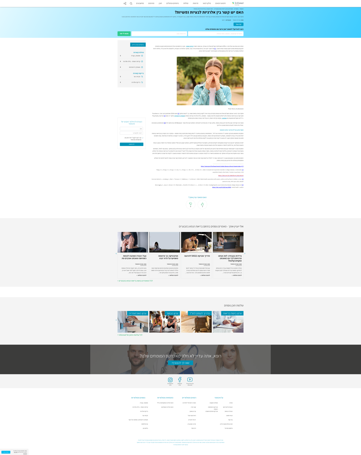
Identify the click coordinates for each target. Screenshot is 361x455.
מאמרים (236, 9)
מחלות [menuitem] (185, 3)
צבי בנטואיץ (193, 411)
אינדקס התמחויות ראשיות (213, 408)
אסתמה (224, 118)
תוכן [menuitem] (160, 3)
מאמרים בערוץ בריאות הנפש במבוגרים (223, 9)
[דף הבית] (236, 3)
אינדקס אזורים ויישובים (212, 411)
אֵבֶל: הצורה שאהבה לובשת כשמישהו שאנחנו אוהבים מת (134, 257)
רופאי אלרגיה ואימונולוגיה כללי (165, 403)
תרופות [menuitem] (195, 3)
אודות (231, 403)
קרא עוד (238, 24)
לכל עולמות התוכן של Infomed (130, 335)
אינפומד (241, 9)
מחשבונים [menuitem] (140, 3)
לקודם (244, 253)
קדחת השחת (189, 46)
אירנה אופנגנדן (192, 424)
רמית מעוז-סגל (192, 416)
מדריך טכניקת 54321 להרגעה (197, 256)
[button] (131, 3)
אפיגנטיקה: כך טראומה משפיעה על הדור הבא (168, 257)
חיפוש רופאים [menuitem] (220, 3)
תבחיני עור (145, 416)
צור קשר (230, 420)
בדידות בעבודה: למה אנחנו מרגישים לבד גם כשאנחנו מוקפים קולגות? (230, 258)
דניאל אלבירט (192, 420)
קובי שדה (193, 407)
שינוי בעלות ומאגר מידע (226, 424)
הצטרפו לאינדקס (228, 407)
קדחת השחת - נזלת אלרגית (140, 407)
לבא (116, 253)
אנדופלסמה (144, 424)
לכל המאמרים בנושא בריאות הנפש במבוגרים (136, 280)
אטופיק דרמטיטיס (179, 116)
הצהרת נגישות (229, 411)
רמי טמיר (193, 428)
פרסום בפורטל (229, 428)
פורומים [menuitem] (151, 3)
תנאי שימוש (229, 416)
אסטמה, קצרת (144, 403)
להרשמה (131, 144)
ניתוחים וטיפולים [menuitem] (172, 3)
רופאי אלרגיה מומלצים (167, 407)
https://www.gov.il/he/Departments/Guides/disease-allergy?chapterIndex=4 (221, 166)
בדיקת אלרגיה (144, 411)
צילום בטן (145, 428)
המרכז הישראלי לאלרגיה (189, 403)
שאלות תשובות (214, 403)
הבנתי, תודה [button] (5, 452)
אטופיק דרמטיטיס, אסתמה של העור (138, 420)
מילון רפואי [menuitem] (207, 3)
